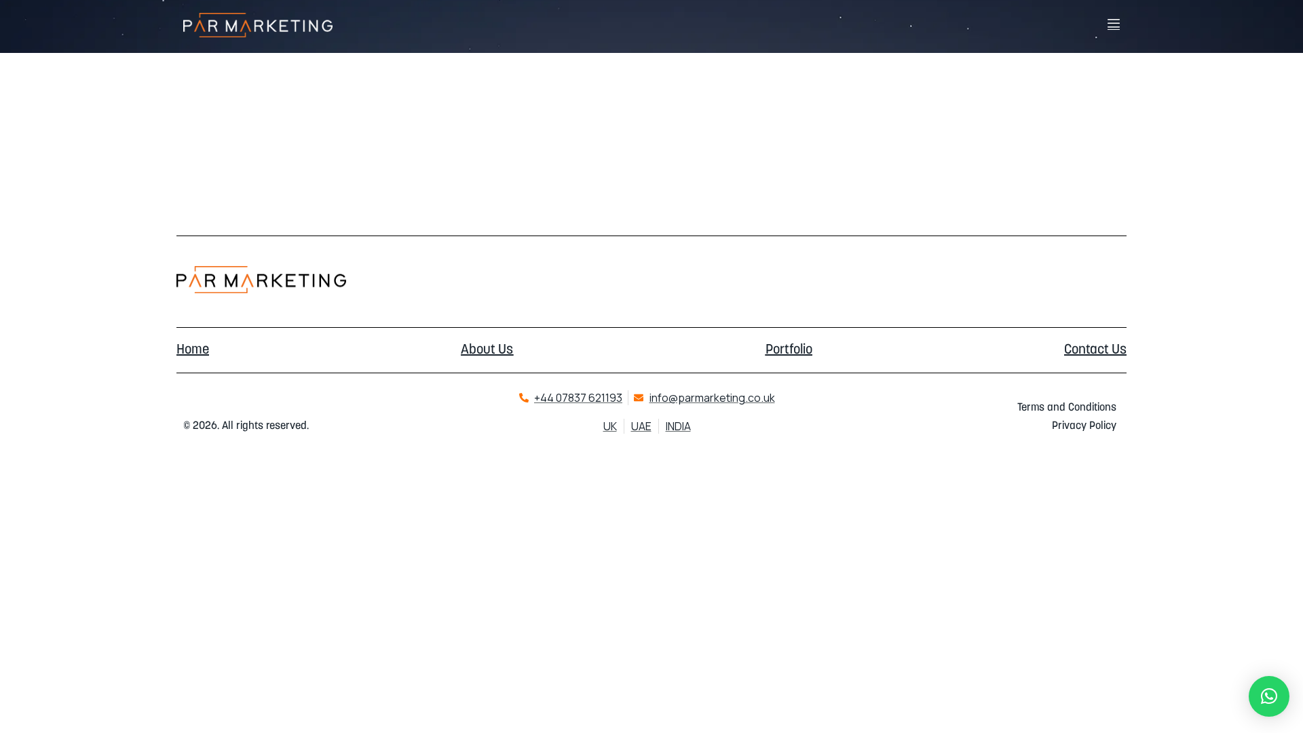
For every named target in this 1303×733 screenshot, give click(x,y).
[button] (1269, 696)
